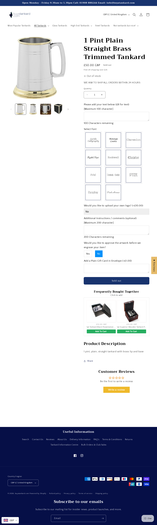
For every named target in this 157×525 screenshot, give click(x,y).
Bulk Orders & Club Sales (93, 445)
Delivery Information (80, 439)
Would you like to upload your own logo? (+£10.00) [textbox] (113, 205)
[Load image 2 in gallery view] (33, 109)
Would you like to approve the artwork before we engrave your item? (112, 245)
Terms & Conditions (112, 439)
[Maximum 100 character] (106, 106)
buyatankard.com (22, 493)
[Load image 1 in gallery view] (20, 109)
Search (25, 439)
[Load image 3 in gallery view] (45, 109)
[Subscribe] (102, 518)
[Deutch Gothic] (113, 175)
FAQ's (96, 439)
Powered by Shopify (38, 493)
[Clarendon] (133, 140)
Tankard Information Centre (64, 445)
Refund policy (55, 493)
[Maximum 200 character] (110, 220)
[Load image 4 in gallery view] (58, 109)
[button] (41, 25)
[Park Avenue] (113, 192)
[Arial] (93, 175)
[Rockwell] (113, 158)
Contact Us (37, 439)
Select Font (90, 129)
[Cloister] (133, 158)
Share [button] (90, 361)
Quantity (88, 89)
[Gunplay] (93, 192)
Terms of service (85, 493)
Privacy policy (70, 493)
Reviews (50, 439)
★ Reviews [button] (154, 265)
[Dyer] (133, 175)
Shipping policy (101, 493)
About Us (62, 439)
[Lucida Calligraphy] (93, 140)
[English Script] (93, 158)
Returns (129, 439)
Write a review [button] (116, 389)
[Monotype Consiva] (113, 140)
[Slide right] (68, 109)
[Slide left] (11, 109)
